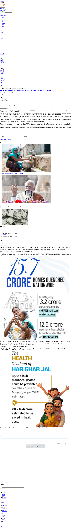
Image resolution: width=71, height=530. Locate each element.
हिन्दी (2, 18)
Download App (4, 234)
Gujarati (3, 17)
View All (1, 207)
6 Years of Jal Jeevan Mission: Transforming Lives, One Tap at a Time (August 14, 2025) (11, 173)
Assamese (3, 23)
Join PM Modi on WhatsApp (4, 100)
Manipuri (3, 24)
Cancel (1, 488)
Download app (2, 1)
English (3, 16)
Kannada (3, 19)
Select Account (4, 459)
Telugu (3, 21)
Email (3, 481)
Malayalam (3, 20)
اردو (2, 25)
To (0, 13)
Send (3, 488)
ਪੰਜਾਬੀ (3, 26)
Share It (1, 437)
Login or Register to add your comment (5, 139)
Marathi (3, 22)
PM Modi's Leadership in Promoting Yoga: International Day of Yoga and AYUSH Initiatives (26, 90)
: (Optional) (4, 484)
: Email (3, 482)
